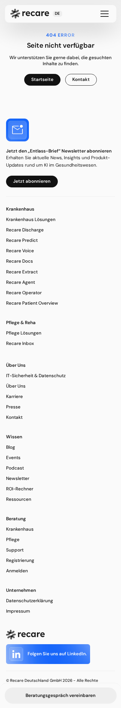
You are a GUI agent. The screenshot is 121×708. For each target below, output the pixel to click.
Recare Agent (20, 282)
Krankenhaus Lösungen (30, 219)
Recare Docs (19, 261)
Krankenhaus (20, 529)
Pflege (12, 539)
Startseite (42, 79)
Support (15, 550)
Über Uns (16, 386)
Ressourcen (18, 499)
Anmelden (17, 571)
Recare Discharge (25, 230)
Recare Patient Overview (32, 303)
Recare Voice (20, 251)
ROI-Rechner (19, 489)
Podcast (15, 468)
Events (13, 457)
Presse (13, 407)
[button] (58, 14)
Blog (10, 447)
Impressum (18, 611)
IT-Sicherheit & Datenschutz (36, 376)
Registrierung (20, 560)
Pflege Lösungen (23, 333)
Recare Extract (22, 272)
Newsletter (17, 478)
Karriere (14, 396)
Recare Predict (22, 240)
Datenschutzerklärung (29, 601)
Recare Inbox (20, 343)
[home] (29, 13)
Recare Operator (24, 293)
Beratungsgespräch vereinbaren (60, 695)
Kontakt (14, 417)
